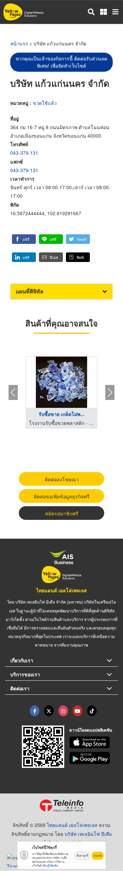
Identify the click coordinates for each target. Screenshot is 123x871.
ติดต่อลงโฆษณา (62, 479)
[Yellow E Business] (34, 710)
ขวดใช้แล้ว (45, 102)
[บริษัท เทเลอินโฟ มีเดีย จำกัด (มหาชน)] (61, 805)
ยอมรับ (98, 855)
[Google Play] (93, 758)
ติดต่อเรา (19, 688)
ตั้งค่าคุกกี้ (82, 855)
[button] (24, 239)
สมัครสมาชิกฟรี (61, 513)
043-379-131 (24, 152)
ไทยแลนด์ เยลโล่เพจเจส (61, 590)
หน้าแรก (19, 43)
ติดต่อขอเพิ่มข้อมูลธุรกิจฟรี (62, 496)
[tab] (61, 291)
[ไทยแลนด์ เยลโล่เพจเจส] (49, 710)
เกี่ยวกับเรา (21, 660)
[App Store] (93, 742)
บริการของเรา (25, 674)
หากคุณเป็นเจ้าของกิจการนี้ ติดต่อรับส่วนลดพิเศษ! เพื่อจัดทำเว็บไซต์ (61, 62)
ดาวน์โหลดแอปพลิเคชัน (90, 730)
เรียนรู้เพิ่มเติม (50, 865)
